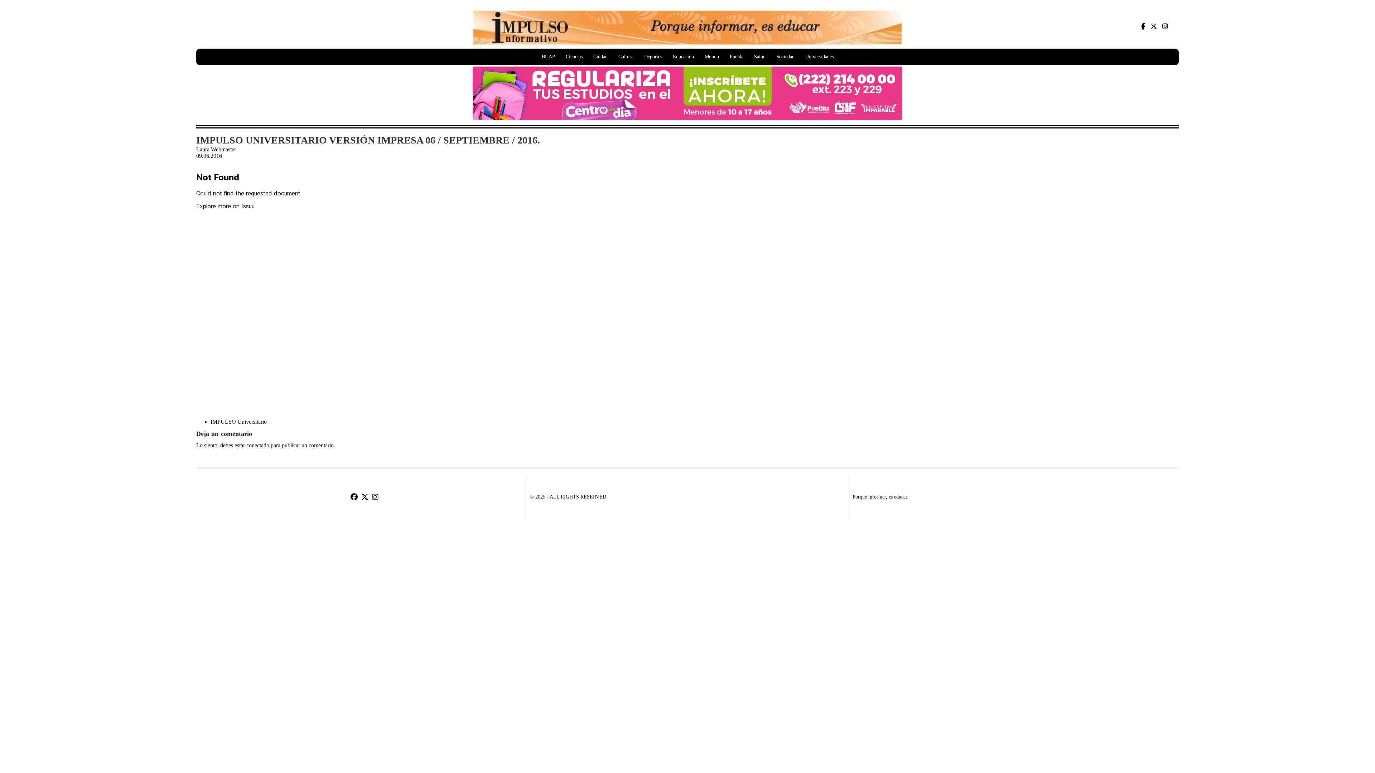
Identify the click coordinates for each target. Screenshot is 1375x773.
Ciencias (574, 56)
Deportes (653, 56)
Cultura (625, 56)
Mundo (712, 56)
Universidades (819, 56)
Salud (760, 56)
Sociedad (785, 56)
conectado (257, 445)
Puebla (736, 56)
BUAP (548, 56)
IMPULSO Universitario (239, 422)
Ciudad (600, 56)
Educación (683, 56)
